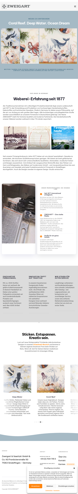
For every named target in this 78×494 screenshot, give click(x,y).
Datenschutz (49, 490)
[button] (74, 468)
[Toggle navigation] (63, 6)
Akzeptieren (35, 486)
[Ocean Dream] (29, 46)
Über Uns (62, 457)
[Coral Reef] (58, 46)
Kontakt (62, 460)
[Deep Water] (10, 37)
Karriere (66, 464)
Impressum (56, 490)
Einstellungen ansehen (66, 486)
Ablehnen (49, 486)
